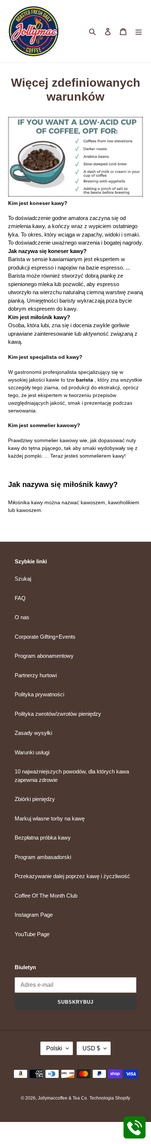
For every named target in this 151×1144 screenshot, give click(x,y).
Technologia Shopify (109, 1098)
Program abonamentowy (44, 656)
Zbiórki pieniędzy (35, 799)
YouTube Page (32, 934)
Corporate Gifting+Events (45, 637)
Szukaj (23, 578)
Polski (54, 1048)
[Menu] (138, 31)
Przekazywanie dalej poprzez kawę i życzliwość (72, 876)
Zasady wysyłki (33, 733)
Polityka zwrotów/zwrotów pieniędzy (58, 714)
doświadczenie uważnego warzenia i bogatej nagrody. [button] (75, 230)
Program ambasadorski (43, 857)
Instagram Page (34, 915)
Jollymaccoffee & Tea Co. (63, 1098)
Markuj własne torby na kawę (50, 818)
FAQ (20, 598)
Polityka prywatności (39, 694)
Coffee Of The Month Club (46, 895)
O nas (22, 617)
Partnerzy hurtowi (36, 675)
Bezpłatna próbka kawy (43, 837)
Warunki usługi (32, 752)
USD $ (91, 1048)
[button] (75, 380)
